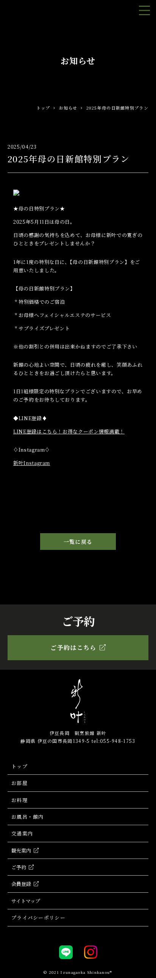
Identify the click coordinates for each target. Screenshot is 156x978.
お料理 (19, 800)
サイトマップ (25, 900)
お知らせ (68, 108)
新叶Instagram (31, 462)
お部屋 (19, 782)
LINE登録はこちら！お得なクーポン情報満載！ (69, 431)
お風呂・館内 (27, 816)
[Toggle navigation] (144, 10)
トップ (43, 108)
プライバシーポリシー (38, 917)
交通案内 (22, 833)
